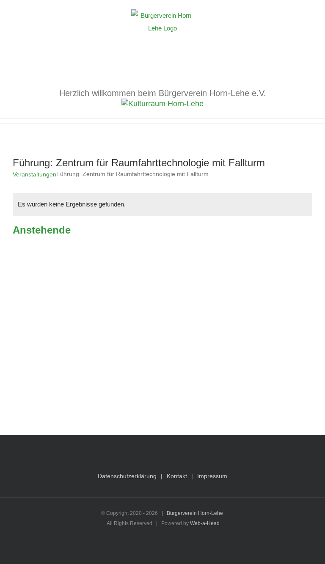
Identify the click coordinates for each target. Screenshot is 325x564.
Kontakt (177, 476)
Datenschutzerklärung (127, 476)
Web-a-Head (205, 523)
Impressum (212, 476)
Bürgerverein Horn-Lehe (195, 513)
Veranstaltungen (34, 174)
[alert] (162, 204)
